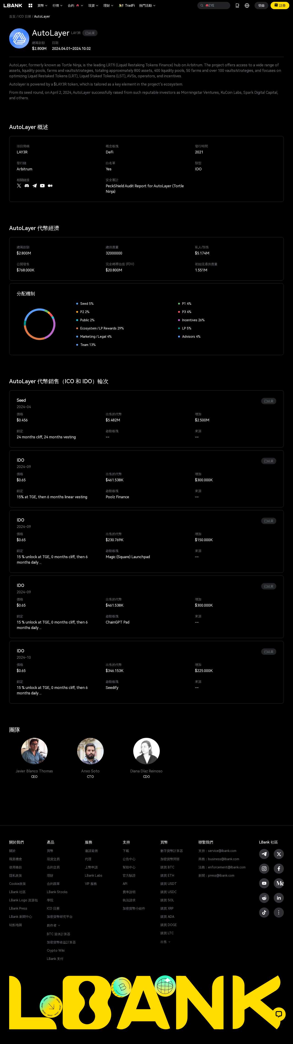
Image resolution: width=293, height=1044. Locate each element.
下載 (126, 851)
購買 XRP (167, 908)
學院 (50, 900)
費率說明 (129, 892)
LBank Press (18, 908)
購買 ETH (167, 875)
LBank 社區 (17, 892)
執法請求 (129, 900)
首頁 (12, 16)
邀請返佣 (91, 851)
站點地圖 (15, 925)
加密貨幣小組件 (134, 908)
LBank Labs (93, 875)
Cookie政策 (17, 884)
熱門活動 (147, 5)
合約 (76, 5)
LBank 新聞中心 (20, 916)
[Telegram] (34, 185)
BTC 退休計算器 (58, 934)
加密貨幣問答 (170, 859)
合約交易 (53, 867)
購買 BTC (167, 867)
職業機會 (15, 859)
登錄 (261, 5)
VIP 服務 (91, 884)
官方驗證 (129, 875)
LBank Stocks (57, 892)
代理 (88, 859)
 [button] (225, 5)
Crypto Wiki (56, 950)
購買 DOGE (168, 925)
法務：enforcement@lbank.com (222, 867)
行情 (58, 5)
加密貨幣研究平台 (60, 916)
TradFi (130, 5)
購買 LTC (167, 933)
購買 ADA (167, 916)
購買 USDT (168, 884)
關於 (12, 851)
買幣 (43, 5)
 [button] (201, 5)
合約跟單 (53, 884)
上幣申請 (91, 867)
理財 (108, 5)
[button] (279, 1014)
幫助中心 (129, 867)
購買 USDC (168, 892)
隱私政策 (15, 875)
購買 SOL (167, 900)
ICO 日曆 (25, 16)
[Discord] (26, 185)
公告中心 (129, 859)
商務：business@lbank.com (218, 859)
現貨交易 (53, 859)
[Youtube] (42, 185)
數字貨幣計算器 (171, 851)
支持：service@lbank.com (217, 851)
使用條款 (15, 867)
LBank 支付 (55, 959)
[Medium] (50, 185)
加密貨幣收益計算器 (61, 942)
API (125, 884)
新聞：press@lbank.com (216, 875)
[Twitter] (19, 185)
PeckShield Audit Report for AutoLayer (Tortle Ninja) (145, 189)
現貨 (93, 5)
